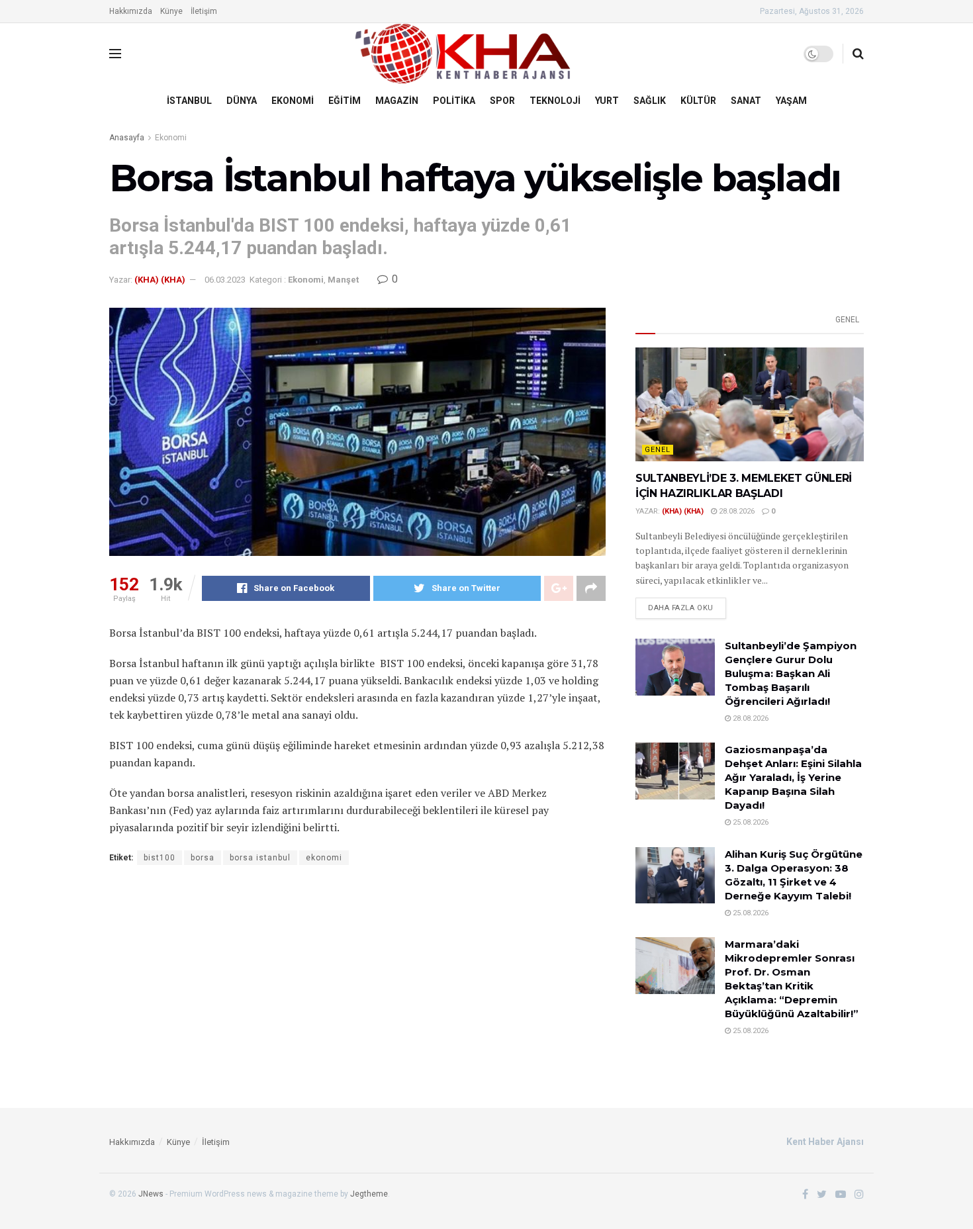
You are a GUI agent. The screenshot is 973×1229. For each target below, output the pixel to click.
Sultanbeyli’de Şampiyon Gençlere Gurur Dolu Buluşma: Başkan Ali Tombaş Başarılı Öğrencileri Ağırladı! (791, 673)
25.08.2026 (749, 822)
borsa (202, 857)
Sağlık (649, 100)
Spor (502, 100)
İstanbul (189, 100)
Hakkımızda (130, 11)
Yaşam (791, 100)
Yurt (607, 100)
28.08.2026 (736, 511)
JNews (150, 1194)
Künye (171, 11)
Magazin (396, 100)
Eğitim (344, 100)
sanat (746, 100)
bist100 (159, 857)
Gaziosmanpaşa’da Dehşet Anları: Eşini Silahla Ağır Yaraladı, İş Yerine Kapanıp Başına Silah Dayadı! (793, 777)
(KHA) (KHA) (159, 280)
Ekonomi (292, 100)
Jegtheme (369, 1194)
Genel (847, 319)
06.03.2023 (225, 280)
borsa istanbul (260, 857)
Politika (454, 100)
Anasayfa (126, 137)
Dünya (241, 100)
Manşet (343, 280)
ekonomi (324, 857)
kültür (698, 100)
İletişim (204, 11)
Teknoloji (555, 100)
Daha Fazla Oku (681, 608)
